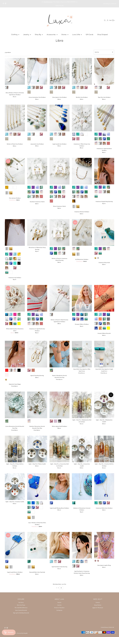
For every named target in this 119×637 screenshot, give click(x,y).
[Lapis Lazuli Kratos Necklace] (15, 545)
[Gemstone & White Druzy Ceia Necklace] (82, 118)
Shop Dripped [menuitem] (102, 34)
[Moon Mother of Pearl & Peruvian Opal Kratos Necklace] (15, 71)
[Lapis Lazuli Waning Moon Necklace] (59, 486)
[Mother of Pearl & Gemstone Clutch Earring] (59, 232)
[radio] (7, 87)
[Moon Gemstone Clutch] (59, 171)
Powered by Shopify (22, 633)
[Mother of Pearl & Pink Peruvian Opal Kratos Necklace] (59, 298)
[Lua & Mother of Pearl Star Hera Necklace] (37, 486)
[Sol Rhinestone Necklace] (82, 232)
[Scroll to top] (115, 633)
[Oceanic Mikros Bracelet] (104, 298)
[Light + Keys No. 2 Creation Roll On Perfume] (104, 449)
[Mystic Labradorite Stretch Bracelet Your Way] (59, 354)
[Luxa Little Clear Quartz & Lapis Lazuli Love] (104, 354)
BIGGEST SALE (48, 2)
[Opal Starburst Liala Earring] (59, 545)
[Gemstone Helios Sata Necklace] (104, 486)
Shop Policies (97, 605)
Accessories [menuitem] (51, 34)
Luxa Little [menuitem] (76, 34)
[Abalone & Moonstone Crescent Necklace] (82, 486)
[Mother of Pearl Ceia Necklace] (15, 118)
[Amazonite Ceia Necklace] (37, 118)
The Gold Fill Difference (21, 607)
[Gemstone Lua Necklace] (15, 232)
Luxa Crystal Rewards (21, 610)
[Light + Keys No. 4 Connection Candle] (82, 449)
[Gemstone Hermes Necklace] (82, 171)
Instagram (59, 610)
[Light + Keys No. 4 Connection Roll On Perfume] (59, 449)
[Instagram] (5, 3)
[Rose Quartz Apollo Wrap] (104, 545)
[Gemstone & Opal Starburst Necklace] (104, 118)
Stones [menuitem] (64, 34)
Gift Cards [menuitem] (89, 34)
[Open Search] (105, 20)
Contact (98, 602)
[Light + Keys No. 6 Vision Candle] (37, 449)
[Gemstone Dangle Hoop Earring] (104, 171)
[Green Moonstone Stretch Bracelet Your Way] (15, 405)
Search (59, 602)
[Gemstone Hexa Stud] (104, 232)
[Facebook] (3, 3)
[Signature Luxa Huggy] (15, 354)
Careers (59, 605)
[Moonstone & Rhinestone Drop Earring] (37, 232)
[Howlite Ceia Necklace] (82, 71)
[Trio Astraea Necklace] (15, 171)
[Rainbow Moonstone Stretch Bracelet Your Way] (37, 405)
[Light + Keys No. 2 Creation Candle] (15, 486)
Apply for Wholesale (97, 607)
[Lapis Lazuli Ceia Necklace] (59, 118)
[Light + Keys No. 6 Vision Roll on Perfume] (15, 449)
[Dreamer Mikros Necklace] (82, 298)
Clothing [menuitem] (14, 34)
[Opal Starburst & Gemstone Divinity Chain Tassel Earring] (82, 545)
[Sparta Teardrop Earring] (37, 354)
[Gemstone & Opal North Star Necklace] (37, 298)
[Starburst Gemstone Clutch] (37, 171)
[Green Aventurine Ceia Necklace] (37, 71)
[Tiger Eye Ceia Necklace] (104, 71)
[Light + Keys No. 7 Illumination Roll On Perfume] (82, 405)
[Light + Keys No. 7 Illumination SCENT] (104, 405)
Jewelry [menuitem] (26, 34)
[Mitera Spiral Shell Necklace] (59, 405)
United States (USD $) (109, 3)
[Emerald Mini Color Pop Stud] (37, 545)
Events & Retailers (59, 607)
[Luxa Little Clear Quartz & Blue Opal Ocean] (82, 354)
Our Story (21, 602)
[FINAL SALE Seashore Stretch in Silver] (15, 298)
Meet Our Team (21, 605)
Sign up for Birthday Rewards (21, 613)
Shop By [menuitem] (38, 34)
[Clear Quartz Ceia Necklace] (59, 71)
